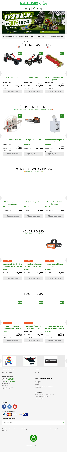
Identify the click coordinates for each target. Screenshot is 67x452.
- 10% (20, 116)
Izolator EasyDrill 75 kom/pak (33, 203)
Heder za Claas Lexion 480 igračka (54, 79)
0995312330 (11, 379)
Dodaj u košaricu (13, 91)
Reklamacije (38, 387)
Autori (63, 429)
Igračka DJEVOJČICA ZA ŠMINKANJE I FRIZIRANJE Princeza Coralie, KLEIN (33, 328)
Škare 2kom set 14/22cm (54, 264)
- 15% (20, 53)
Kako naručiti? (38, 381)
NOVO (7, 260)
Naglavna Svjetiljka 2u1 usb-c (33, 265)
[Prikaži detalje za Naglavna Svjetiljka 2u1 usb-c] (33, 244)
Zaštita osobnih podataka (41, 396)
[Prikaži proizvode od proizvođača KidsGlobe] (30, 361)
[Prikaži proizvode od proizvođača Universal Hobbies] (9, 361)
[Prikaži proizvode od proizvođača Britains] (50, 361)
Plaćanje (37, 382)
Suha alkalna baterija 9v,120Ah (54, 203)
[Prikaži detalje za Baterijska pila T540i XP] (33, 119)
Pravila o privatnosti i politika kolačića (44, 394)
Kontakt (47, 429)
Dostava (37, 384)
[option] (12, 73)
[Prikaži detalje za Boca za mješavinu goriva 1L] (54, 123)
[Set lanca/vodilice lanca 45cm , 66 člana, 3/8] (12, 123)
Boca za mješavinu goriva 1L (54, 141)
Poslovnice (37, 374)
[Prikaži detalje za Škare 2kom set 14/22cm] (54, 247)
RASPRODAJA (49, 260)
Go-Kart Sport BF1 (12, 77)
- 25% (62, 240)
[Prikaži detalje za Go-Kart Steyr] (33, 59)
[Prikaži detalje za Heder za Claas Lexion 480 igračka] (54, 61)
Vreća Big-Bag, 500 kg (13, 202)
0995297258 (11, 378)
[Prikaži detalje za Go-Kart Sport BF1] (12, 58)
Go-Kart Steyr (34, 77)
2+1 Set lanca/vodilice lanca (13, 141)
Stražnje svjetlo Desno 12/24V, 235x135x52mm (12, 265)
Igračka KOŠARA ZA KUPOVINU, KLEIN (12, 327)
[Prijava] (63, 422)
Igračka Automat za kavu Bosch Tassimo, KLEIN (54, 327)
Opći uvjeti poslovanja (55, 429)
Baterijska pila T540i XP (33, 140)
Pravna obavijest (39, 398)
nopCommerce (36, 445)
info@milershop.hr (10, 381)
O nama (37, 372)
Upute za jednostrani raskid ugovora (44, 386)
